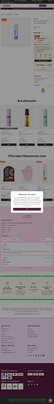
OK (27, 209)
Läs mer (29, 206)
